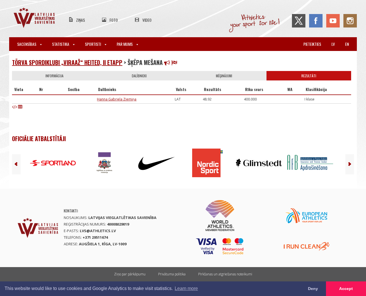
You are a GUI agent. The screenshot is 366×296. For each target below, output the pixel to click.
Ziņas (80, 20)
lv (333, 44)
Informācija (54, 75)
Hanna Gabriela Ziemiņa (116, 99)
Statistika (61, 44)
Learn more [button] (186, 288)
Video (147, 20)
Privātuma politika (172, 274)
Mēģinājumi (224, 75)
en (347, 44)
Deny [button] (313, 288)
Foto (114, 20)
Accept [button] (346, 288)
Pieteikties (312, 44)
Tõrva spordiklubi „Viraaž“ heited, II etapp (67, 62)
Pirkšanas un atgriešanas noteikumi (225, 274)
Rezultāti (308, 75)
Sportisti (93, 44)
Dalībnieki (139, 75)
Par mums (125, 44)
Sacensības (27, 44)
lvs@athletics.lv (98, 230)
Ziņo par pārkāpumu (130, 274)
